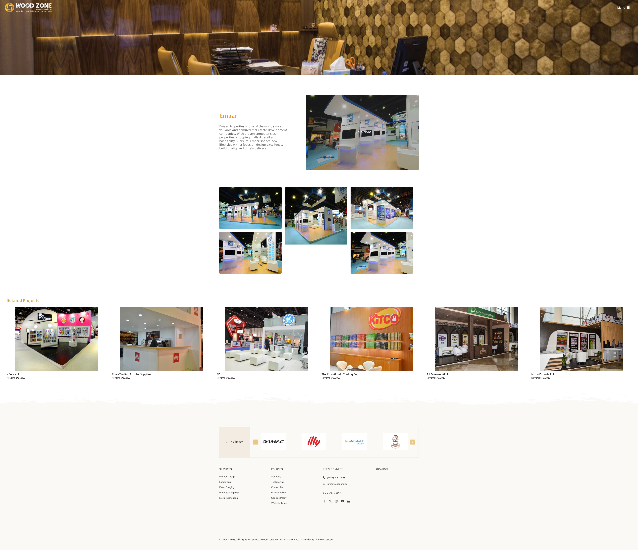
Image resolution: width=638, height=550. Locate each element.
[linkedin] (348, 501)
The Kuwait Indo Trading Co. (234, 374)
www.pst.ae (326, 539)
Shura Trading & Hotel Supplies (26, 374)
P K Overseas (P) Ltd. (334, 374)
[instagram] (336, 501)
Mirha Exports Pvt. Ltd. (440, 374)
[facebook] (324, 501)
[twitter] (330, 501)
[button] (255, 442)
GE (113, 374)
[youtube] (342, 501)
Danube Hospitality (543, 374)
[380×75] (30, 4)
